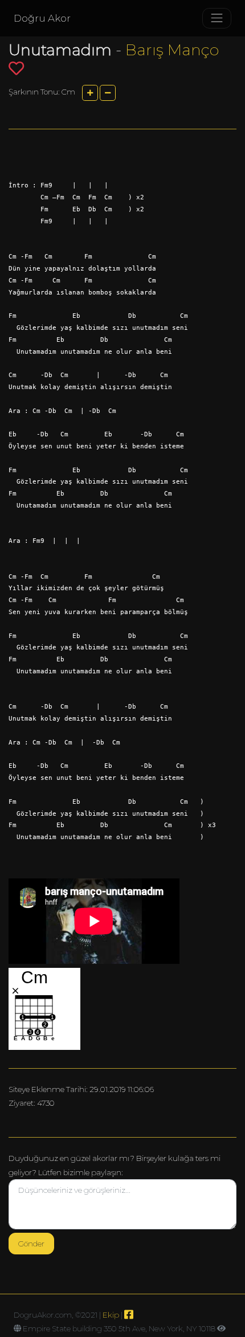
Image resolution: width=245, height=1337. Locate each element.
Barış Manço (172, 49)
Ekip (111, 1314)
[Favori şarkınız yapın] (16, 68)
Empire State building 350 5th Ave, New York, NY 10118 (119, 1328)
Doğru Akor (42, 18)
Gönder (31, 1243)
